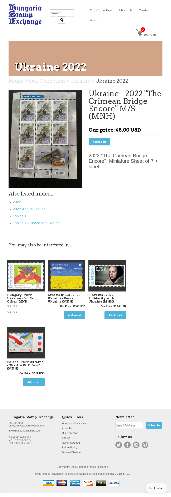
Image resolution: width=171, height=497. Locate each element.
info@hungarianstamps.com (24, 430)
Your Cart (149, 34)
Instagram (136, 444)
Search (66, 437)
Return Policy (69, 447)
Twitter (118, 444)
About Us (67, 428)
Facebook (127, 444)
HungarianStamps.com (75, 423)
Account (96, 20)
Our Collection (70, 433)
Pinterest (145, 444)
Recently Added (71, 442)
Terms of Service (71, 452)
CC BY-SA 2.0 (122, 473)
